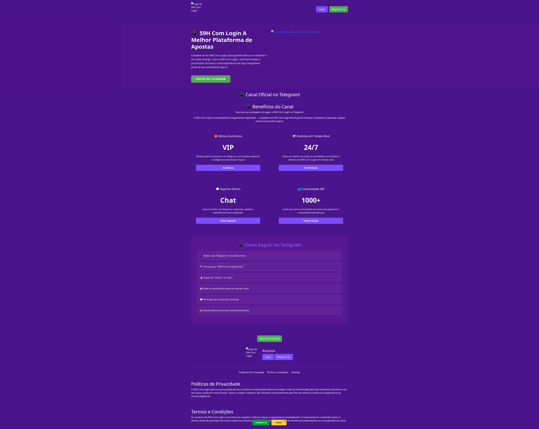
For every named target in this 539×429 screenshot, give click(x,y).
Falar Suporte (228, 220)
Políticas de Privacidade (251, 372)
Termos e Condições (277, 372)
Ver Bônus (228, 167)
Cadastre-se (261, 422)
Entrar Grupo (311, 220)
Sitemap (295, 372)
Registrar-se (338, 9)
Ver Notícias (311, 167)
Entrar (279, 422)
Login (322, 9)
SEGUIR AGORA (269, 338)
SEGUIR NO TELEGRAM (211, 79)
